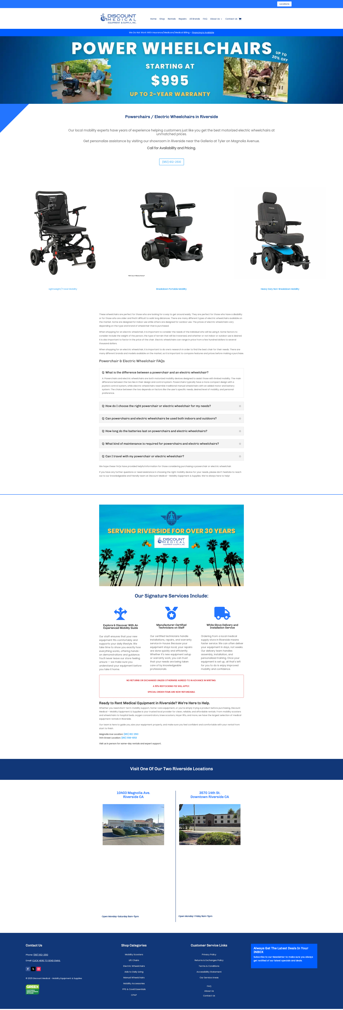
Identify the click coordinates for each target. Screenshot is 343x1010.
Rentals (172, 18)
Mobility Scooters (134, 954)
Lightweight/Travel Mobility (63, 289)
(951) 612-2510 (171, 162)
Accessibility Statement (209, 971)
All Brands (194, 18)
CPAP (134, 995)
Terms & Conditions (209, 966)
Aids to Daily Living (133, 971)
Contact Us (231, 18)
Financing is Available (203, 32)
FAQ (205, 18)
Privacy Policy (209, 954)
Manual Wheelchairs (134, 977)
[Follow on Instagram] (38, 969)
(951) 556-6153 (129, 737)
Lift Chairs (134, 960)
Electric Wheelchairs (134, 966)
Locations (284, 3)
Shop (162, 18)
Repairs (183, 18)
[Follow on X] (33, 969)
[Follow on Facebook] (28, 969)
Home (153, 18)
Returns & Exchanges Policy (209, 960)
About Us (215, 18)
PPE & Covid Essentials (134, 989)
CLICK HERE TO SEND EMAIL (46, 960)
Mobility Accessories (134, 983)
